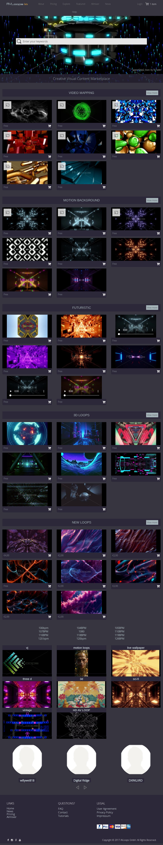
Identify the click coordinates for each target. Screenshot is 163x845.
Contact (63, 812)
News (108, 3)
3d (81, 679)
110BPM (119, 631)
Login (139, 3)
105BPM (119, 628)
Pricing (53, 3)
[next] (85, 787)
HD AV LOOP (81, 710)
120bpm (81, 638)
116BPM (43, 635)
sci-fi (136, 679)
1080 (81, 631)
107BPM (43, 631)
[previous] (77, 787)
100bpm (43, 628)
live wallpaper (136, 647)
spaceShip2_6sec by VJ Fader (147, 69)
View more (152, 92)
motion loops (81, 647)
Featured (80, 3)
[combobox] (81, 41)
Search (19, 41)
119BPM (119, 635)
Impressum (103, 816)
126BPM (119, 638)
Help (74, 11)
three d (27, 679)
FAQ (60, 808)
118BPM (81, 635)
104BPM (81, 628)
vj (27, 647)
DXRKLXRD (136, 780)
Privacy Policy (105, 812)
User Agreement (107, 808)
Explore (66, 3)
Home (10, 808)
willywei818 (27, 780)
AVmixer (95, 3)
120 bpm (43, 638)
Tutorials (63, 816)
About (41, 3)
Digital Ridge (81, 780)
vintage (27, 710)
